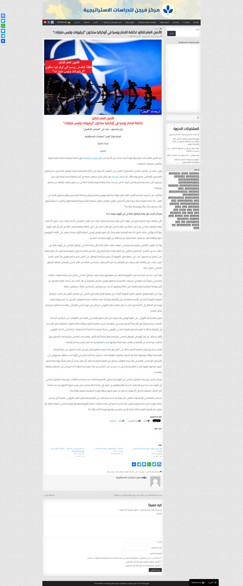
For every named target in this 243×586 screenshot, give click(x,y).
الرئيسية (196, 22)
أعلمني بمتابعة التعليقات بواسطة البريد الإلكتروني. (142, 561)
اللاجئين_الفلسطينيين (176, 198)
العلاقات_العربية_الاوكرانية (178, 192)
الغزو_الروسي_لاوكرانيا (190, 195)
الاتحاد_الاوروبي (174, 173)
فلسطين (176, 22)
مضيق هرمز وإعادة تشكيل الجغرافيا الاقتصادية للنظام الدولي (186, 161)
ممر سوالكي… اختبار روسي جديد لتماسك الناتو (183, 155)
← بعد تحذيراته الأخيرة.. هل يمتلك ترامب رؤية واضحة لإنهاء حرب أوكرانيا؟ (138, 495)
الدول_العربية (173, 185)
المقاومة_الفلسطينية (185, 201)
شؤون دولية (129, 22)
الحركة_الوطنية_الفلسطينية (189, 185)
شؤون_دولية (194, 219)
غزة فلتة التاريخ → (49, 495)
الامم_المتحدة (179, 176)
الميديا (95, 22)
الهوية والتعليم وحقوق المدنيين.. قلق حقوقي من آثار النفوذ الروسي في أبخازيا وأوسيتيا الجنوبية (185, 141)
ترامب (61, 221)
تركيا (184, 213)
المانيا (196, 201)
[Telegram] (3, 35)
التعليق (159, 513)
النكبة (174, 201)
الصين (181, 188)
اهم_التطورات (193, 207)
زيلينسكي (178, 216)
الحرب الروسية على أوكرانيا (112, 22)
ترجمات (156, 28)
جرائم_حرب (194, 216)
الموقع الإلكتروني (155, 553)
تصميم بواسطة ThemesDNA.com (104, 583)
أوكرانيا (115, 176)
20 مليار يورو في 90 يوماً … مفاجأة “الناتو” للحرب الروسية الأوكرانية (67, 450)
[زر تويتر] (52, 22)
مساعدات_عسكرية (183, 225)
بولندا (196, 213)
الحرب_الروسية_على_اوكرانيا (188, 182)
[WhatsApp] (3, 25)
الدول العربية (164, 22)
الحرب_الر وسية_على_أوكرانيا (139, 471)
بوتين (176, 210)
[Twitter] (3, 20)
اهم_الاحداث (174, 204)
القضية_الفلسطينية (192, 198)
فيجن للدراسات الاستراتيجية (151, 36)
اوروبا (126, 471)
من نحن (77, 22)
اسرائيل (185, 173)
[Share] (3, 40)
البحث (197, 29)
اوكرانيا (187, 22)
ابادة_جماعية (194, 173)
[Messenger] (3, 30)
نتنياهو (196, 228)
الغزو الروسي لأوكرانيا (93, 158)
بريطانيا (182, 210)
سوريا (171, 216)
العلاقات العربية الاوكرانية (147, 22)
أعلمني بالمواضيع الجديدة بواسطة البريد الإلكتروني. (142, 565)
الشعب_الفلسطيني (191, 188)
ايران (189, 210)
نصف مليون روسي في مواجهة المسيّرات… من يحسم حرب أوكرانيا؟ (183, 149)
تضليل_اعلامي (175, 213)
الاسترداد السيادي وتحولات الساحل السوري (184, 134)
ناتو (108, 471)
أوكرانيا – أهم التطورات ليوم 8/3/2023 (109, 448)
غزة (183, 222)
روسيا (106, 342)
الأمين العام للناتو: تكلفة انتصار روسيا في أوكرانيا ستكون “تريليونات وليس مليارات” (107, 32)
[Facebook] (3, 15)
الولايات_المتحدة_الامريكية (189, 204)
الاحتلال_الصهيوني (192, 176)
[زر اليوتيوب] (45, 22)
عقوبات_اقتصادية (192, 222)
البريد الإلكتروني (156, 547)
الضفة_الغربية (193, 192)
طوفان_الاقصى (183, 219)
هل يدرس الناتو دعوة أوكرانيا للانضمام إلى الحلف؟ (147, 450)
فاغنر (178, 222)
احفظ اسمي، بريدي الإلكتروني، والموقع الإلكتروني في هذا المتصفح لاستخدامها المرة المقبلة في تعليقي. (123, 558)
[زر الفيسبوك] (48, 22)
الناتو (53, 176)
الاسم (159, 542)
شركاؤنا (86, 22)
